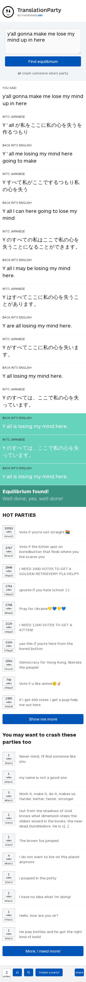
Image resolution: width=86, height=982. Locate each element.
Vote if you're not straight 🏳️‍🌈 (44, 532)
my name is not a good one (43, 777)
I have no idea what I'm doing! (45, 897)
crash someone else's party (45, 73)
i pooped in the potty (37, 878)
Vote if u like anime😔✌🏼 (40, 683)
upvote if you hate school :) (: (44, 590)
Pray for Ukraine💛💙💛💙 (42, 608)
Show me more (43, 719)
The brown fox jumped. (39, 840)
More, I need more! (43, 951)
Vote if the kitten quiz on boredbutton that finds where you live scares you (49, 551)
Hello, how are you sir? (38, 915)
